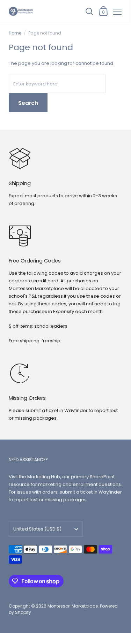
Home (15, 33)
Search (28, 103)
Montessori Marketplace (73, 606)
